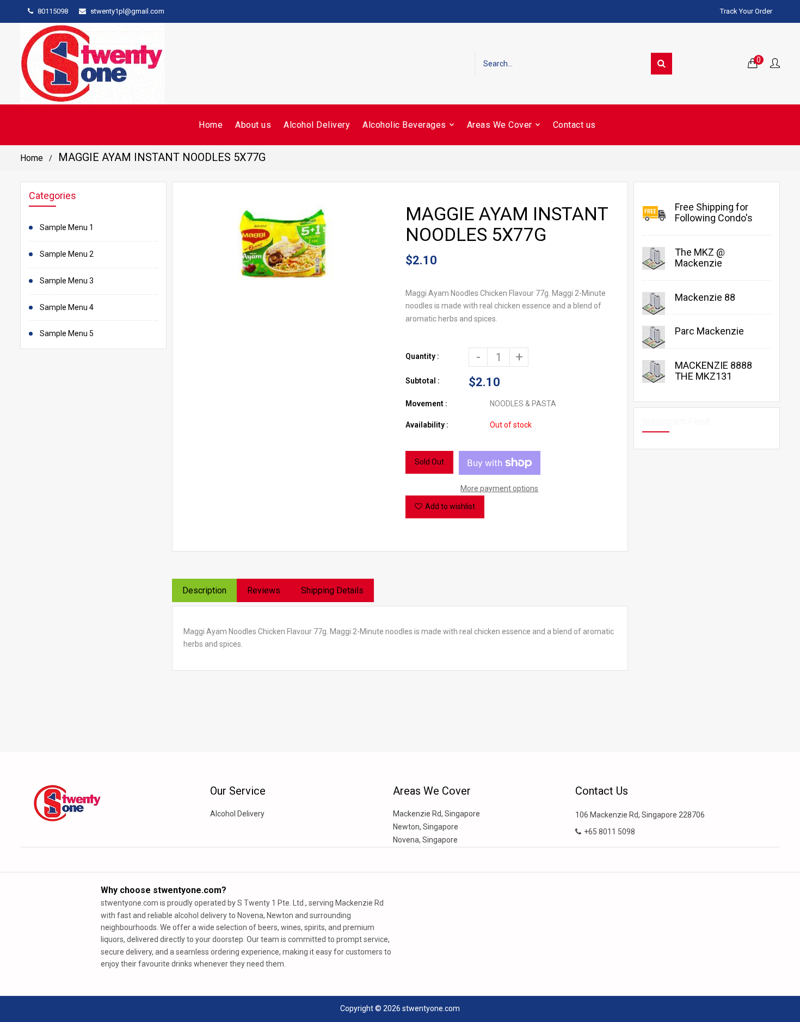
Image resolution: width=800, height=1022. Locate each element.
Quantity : (422, 356)
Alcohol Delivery (237, 813)
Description (204, 590)
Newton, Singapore (425, 826)
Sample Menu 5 (67, 333)
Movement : (426, 403)
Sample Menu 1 (67, 227)
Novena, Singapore (425, 839)
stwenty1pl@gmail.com (127, 11)
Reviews (263, 590)
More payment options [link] (499, 488)
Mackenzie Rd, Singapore (436, 813)
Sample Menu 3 (67, 280)
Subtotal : (422, 380)
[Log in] (775, 64)
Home (31, 158)
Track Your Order (746, 11)
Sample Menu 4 (67, 307)
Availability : (426, 424)
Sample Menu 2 (67, 254)
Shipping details (332, 590)
